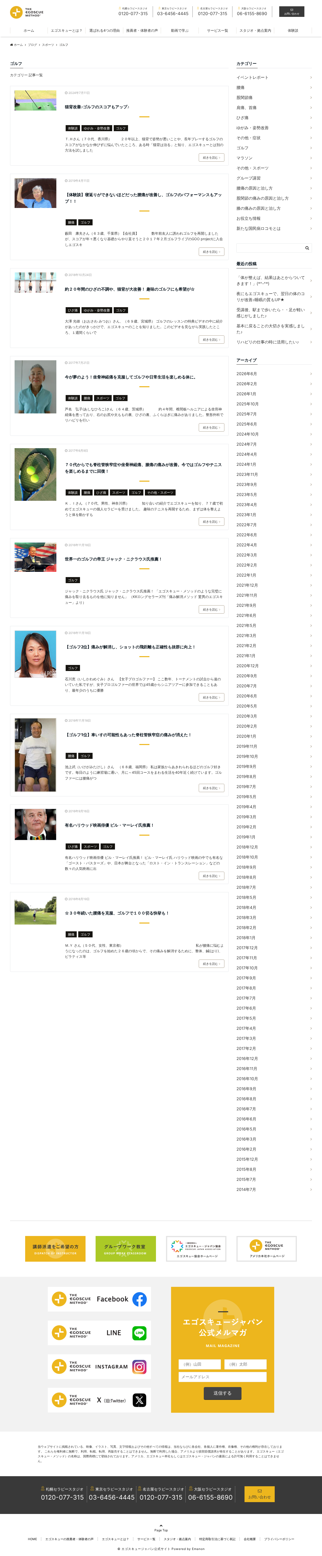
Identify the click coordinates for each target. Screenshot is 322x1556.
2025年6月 (246, 424)
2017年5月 (246, 1018)
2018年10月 (247, 857)
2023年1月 (246, 514)
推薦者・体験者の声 (142, 30)
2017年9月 (246, 977)
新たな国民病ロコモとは (258, 228)
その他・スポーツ (160, 492)
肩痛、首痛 (246, 107)
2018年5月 (246, 897)
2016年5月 (246, 1128)
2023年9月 (246, 484)
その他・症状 (248, 137)
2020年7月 (246, 685)
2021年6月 (246, 615)
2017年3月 (246, 1038)
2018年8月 (246, 877)
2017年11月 (246, 957)
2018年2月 (246, 927)
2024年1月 (246, 464)
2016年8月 (246, 1098)
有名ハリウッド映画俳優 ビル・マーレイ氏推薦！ (109, 825)
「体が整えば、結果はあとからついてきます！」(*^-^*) (270, 280)
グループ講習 (248, 178)
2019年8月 (246, 776)
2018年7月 (246, 887)
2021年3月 (246, 635)
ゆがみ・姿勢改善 (97, 128)
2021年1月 (246, 655)
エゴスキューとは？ (67, 30)
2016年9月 (246, 1088)
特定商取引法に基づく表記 (217, 1539)
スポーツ (102, 398)
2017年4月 (246, 1028)
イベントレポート (252, 77)
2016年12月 (247, 1058)
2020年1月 (246, 736)
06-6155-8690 (210, 1497)
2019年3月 (246, 816)
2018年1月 (246, 937)
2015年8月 (246, 1169)
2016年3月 (246, 1139)
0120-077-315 (62, 1497)
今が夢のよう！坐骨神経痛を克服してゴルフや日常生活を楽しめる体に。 (131, 377)
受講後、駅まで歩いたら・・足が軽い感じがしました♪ (270, 312)
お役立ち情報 (248, 218)
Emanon (198, 1549)
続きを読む (210, 157)
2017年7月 (246, 998)
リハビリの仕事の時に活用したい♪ (267, 341)
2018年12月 (247, 847)
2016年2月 (246, 1149)
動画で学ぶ (180, 30)
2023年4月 (246, 504)
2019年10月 (247, 756)
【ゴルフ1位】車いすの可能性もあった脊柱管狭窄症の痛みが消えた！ (128, 734)
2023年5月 (246, 494)
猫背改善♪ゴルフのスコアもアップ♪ (97, 107)
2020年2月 (246, 726)
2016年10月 (247, 1078)
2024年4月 (246, 454)
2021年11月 (246, 595)
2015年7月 (246, 1179)
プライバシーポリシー (279, 1539)
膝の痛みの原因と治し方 (258, 208)
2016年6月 (246, 1118)
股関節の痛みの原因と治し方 (262, 198)
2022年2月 (246, 565)
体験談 (293, 30)
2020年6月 (246, 695)
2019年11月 (246, 746)
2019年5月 (246, 796)
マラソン (244, 157)
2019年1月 (246, 836)
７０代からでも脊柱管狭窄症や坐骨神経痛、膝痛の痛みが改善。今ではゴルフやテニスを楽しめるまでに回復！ (143, 468)
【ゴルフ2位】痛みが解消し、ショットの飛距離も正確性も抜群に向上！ (130, 647)
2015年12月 (247, 1159)
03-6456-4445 (112, 1497)
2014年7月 (246, 1189)
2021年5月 (246, 625)
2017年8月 (246, 988)
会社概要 (250, 1539)
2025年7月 (246, 413)
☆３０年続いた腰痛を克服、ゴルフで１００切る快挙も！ (117, 913)
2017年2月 (246, 1048)
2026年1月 (246, 393)
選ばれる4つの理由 (104, 30)
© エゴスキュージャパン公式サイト (144, 1549)
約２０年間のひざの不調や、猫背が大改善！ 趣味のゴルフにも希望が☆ (130, 289)
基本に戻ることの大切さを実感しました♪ (270, 328)
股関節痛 (244, 97)
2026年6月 (246, 373)
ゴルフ (121, 128)
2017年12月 (247, 947)
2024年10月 (247, 434)
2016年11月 (246, 1068)
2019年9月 (246, 766)
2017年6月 (246, 1008)
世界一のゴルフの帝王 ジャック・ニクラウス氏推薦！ (114, 559)
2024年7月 (246, 444)
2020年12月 (247, 665)
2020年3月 (246, 716)
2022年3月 (246, 554)
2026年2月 (246, 383)
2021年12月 (247, 585)
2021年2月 (246, 645)
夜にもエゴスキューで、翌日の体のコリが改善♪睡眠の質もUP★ (270, 296)
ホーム (29, 30)
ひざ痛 (73, 310)
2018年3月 (246, 917)
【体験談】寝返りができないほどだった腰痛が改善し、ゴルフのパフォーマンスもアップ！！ (143, 198)
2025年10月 (247, 403)
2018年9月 (246, 867)
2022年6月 (246, 534)
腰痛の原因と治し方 (254, 188)
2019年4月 (246, 806)
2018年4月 (246, 907)
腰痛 (71, 222)
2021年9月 (246, 605)
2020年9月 (246, 675)
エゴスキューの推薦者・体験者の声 (69, 1539)
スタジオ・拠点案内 (255, 30)
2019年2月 (246, 826)
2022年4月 (246, 544)
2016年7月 (246, 1108)
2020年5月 (246, 706)
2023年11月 (247, 474)
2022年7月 (246, 524)
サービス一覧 (217, 30)
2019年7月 (246, 786)
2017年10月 (247, 967)
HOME (32, 1539)
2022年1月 (246, 575)
